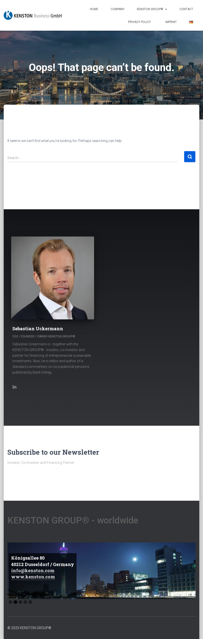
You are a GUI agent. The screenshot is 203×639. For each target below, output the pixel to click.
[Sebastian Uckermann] (15, 386)
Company (118, 9)
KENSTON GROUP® (151, 9)
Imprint (171, 22)
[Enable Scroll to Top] (193, 629)
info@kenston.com (32, 570)
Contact (186, 9)
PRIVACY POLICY (140, 22)
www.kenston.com (33, 577)
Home (94, 9)
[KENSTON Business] (33, 15)
